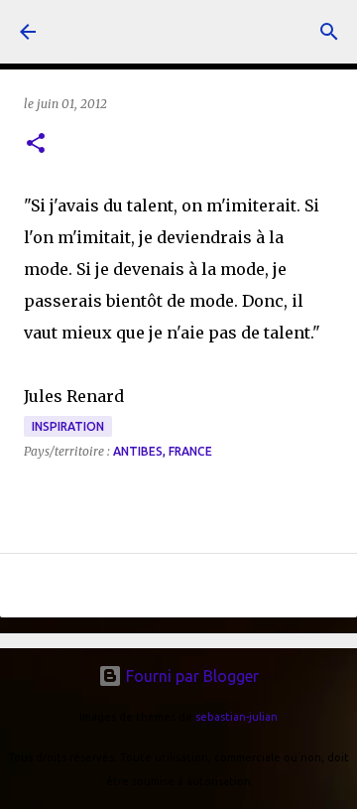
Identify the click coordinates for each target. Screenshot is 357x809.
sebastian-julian (236, 717)
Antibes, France (162, 451)
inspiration (68, 426)
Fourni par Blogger (190, 676)
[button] (36, 144)
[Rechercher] (329, 32)
